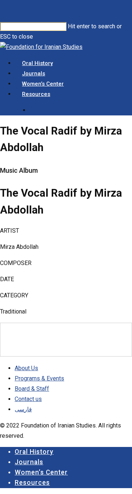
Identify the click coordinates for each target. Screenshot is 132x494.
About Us (26, 368)
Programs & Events (39, 378)
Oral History (34, 451)
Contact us (28, 398)
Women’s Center (41, 472)
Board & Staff (32, 388)
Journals (29, 462)
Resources (32, 482)
